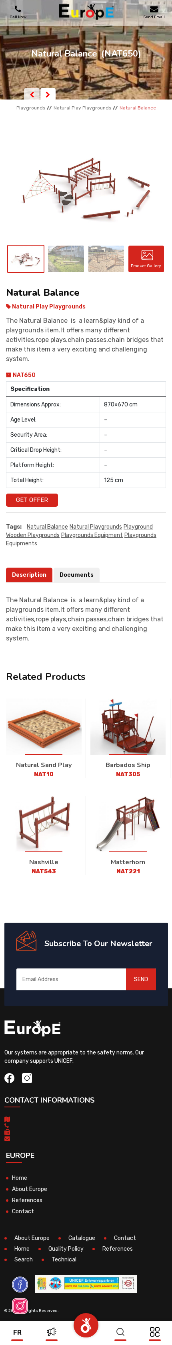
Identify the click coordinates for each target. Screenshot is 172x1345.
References (27, 1200)
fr (17, 1332)
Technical (64, 1259)
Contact (23, 1211)
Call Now (18, 17)
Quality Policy (66, 1248)
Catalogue (81, 1238)
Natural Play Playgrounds (83, 108)
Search (23, 1259)
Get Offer (32, 500)
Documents (77, 575)
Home (19, 1178)
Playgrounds (31, 108)
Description (29, 575)
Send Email (154, 17)
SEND (141, 979)
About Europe (29, 1189)
